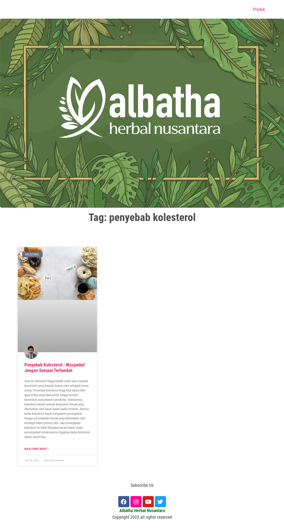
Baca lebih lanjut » (36, 448)
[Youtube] (148, 501)
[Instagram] (136, 501)
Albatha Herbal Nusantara (142, 510)
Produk (259, 9)
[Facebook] (123, 501)
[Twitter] (160, 501)
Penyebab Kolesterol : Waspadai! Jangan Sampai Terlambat (54, 367)
